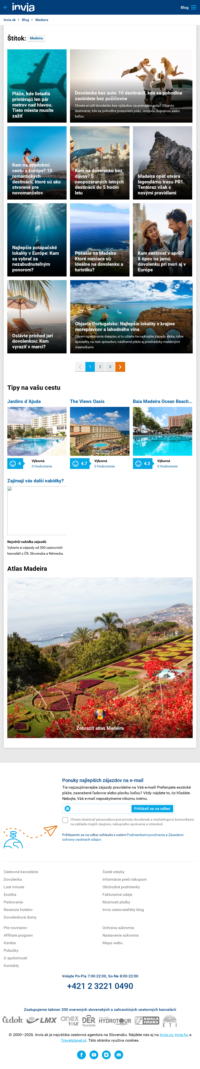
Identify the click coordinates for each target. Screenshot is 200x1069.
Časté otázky (113, 871)
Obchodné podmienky (121, 887)
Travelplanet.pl (73, 1040)
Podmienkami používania (146, 835)
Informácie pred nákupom (124, 879)
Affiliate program (18, 935)
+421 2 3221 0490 (100, 986)
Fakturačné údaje (117, 894)
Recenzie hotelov (18, 909)
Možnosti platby (116, 902)
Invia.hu (181, 1034)
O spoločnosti (15, 958)
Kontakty (11, 965)
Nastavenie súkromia (120, 935)
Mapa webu (112, 943)
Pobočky (11, 950)
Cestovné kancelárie (21, 871)
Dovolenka (13, 879)
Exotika (10, 894)
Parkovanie (13, 902)
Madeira (36, 38)
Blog (25, 20)
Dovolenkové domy (20, 917)
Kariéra (10, 943)
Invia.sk (10, 20)
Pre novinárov (15, 927)
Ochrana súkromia (118, 927)
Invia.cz (166, 1034)
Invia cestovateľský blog (123, 909)
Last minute (14, 887)
